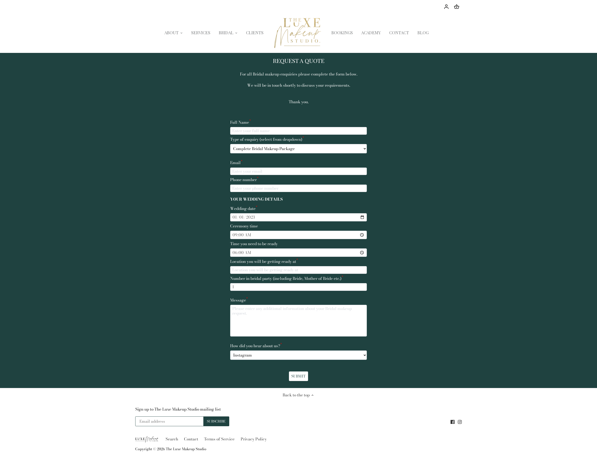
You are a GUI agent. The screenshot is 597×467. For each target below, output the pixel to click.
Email (236, 162)
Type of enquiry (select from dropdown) (267, 139)
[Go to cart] (456, 6)
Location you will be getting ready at (264, 261)
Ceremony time (244, 226)
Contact (191, 439)
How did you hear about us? (256, 345)
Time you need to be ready (254, 243)
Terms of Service (219, 439)
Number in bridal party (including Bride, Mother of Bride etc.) (286, 278)
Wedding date (243, 208)
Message (239, 300)
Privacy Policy (254, 439)
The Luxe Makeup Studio (186, 449)
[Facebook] (453, 421)
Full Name (240, 122)
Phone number (244, 179)
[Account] (446, 6)
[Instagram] (460, 421)
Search (172, 439)
